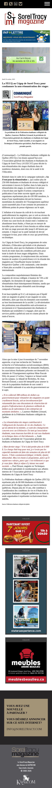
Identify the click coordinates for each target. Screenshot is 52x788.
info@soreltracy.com (24, 729)
